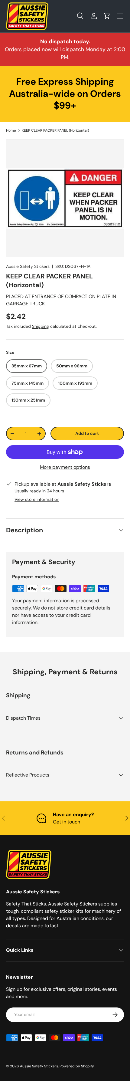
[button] (107, 16)
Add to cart (87, 433)
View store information (37, 499)
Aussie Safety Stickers (28, 266)
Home (11, 130)
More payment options (65, 467)
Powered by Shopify (77, 1066)
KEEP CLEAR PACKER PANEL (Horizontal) (55, 130)
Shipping (40, 326)
